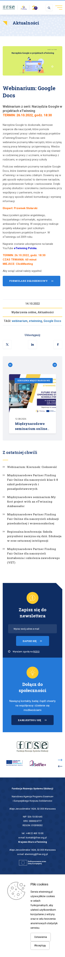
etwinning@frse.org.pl (36, 854)
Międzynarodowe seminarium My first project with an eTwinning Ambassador (31, 501)
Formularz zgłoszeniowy (28, 280)
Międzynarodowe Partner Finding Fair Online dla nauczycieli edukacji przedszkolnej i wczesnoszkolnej (33, 518)
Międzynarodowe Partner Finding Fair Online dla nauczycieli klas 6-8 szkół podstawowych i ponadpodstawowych (32, 481)
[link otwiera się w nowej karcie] (9, 7)
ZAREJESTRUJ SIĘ (36, 721)
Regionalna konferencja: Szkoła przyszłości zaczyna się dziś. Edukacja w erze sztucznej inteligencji (34, 536)
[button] (57, 344)
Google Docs (52, 321)
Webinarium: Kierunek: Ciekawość (32, 467)
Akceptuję (40, 945)
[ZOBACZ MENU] (57, 7)
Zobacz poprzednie (11, 365)
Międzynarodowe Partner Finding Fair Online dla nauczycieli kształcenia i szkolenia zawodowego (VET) (33, 555)
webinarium (19, 321)
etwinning (35, 321)
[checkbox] (9, 651)
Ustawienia (40, 937)
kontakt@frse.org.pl (36, 837)
